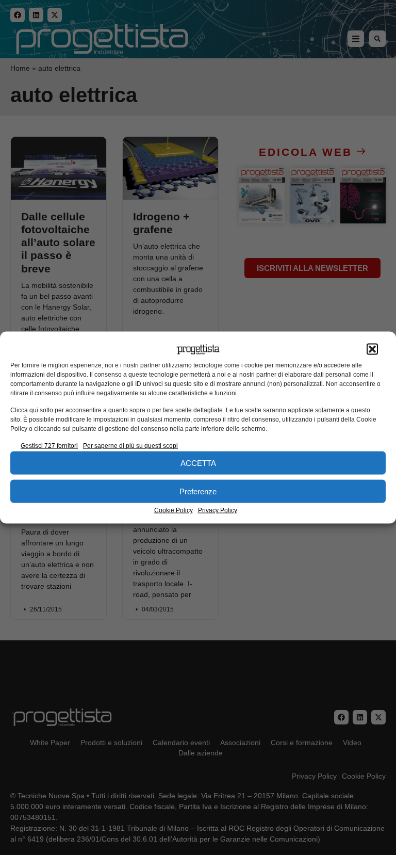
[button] (372, 349)
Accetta (198, 462)
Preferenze (198, 491)
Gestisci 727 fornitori (49, 445)
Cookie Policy (173, 510)
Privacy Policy (217, 510)
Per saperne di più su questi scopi (130, 445)
